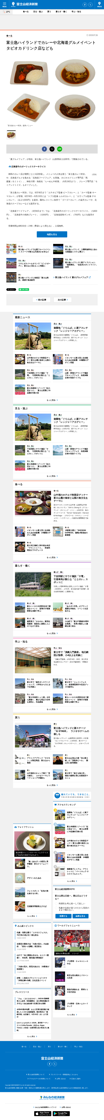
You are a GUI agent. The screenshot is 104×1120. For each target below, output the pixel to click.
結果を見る (80, 916)
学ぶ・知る (76, 11)
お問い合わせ (61, 1079)
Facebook (85, 5)
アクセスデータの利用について (39, 1079)
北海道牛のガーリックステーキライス (28, 166)
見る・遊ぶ (38, 11)
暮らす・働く (61, 11)
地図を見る (52, 234)
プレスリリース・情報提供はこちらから (64, 1074)
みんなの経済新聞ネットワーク (52, 1098)
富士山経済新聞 (24, 4)
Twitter (90, 5)
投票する (63, 916)
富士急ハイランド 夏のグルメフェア (71, 277)
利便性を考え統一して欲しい (72, 903)
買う (49, 11)
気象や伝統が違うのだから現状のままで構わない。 (74, 909)
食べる (26, 11)
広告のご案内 (75, 1079)
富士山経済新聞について (36, 1074)
